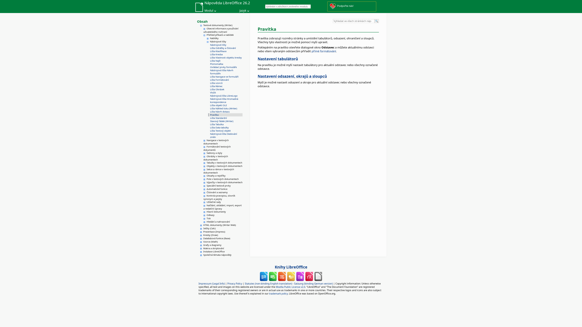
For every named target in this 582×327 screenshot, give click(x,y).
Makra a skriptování (213, 248)
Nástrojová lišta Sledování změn (223, 135)
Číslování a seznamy (217, 192)
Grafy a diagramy (212, 244)
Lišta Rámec (216, 86)
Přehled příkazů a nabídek (220, 34)
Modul (208, 11)
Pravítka (214, 114)
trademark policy (278, 293)
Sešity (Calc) (209, 228)
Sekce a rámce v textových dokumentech (218, 171)
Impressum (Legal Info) (212, 283)
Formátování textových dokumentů (217, 148)
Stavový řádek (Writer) (221, 121)
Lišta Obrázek (217, 89)
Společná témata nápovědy (217, 254)
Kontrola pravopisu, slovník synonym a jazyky (219, 197)
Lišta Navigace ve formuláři (224, 76)
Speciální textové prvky (219, 185)
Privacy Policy (234, 283)
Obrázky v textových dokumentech (215, 158)
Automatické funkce (217, 188)
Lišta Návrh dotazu (220, 111)
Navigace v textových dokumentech (216, 142)
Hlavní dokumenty (216, 211)
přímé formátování (324, 51)
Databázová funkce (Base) (216, 238)
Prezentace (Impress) (214, 231)
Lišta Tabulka (217, 124)
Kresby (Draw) (210, 234)
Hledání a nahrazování (218, 221)
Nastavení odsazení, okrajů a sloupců (292, 76)
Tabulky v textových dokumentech (224, 162)
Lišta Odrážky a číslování (223, 48)
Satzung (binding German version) (313, 283)
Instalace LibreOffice (214, 251)
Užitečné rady (214, 201)
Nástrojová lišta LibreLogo (223, 95)
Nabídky (214, 38)
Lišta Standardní (218, 117)
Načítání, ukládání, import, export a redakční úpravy (222, 207)
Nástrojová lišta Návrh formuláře (221, 72)
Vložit (213, 92)
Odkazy (210, 214)
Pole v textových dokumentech (223, 178)
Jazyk (242, 11)
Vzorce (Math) (210, 241)
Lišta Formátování (219, 79)
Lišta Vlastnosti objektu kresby (226, 57)
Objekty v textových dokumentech (224, 165)
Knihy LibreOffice (291, 266)
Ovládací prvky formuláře (223, 67)
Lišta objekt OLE (218, 105)
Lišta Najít (215, 60)
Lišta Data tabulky (219, 127)
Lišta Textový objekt (220, 130)
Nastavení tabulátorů (278, 58)
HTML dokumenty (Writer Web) (219, 224)
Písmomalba (216, 63)
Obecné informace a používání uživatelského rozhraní (220, 30)
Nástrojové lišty (218, 41)
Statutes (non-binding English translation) (268, 283)
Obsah (202, 21)
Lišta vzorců (216, 82)
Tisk (209, 218)
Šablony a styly (214, 152)
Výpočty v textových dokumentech (224, 182)
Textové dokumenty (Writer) (217, 25)
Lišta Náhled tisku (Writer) (223, 108)
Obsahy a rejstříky (216, 175)
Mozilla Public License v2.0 (290, 287)
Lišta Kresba (216, 54)
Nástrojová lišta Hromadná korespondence (224, 100)
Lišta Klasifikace (218, 51)
